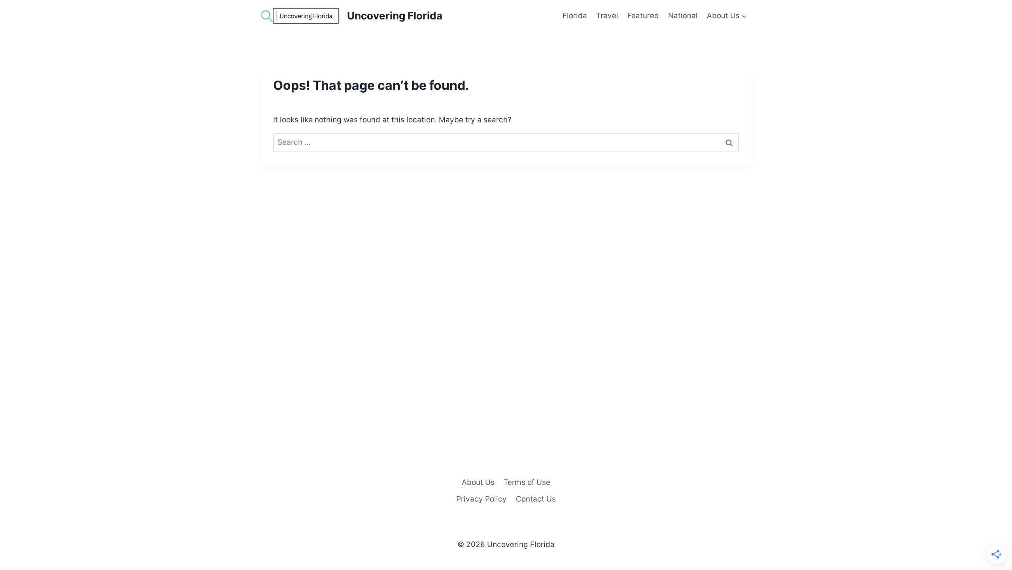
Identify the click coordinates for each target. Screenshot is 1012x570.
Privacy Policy (481, 499)
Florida (575, 15)
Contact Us (536, 499)
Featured (643, 15)
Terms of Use (527, 482)
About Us (478, 482)
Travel (607, 15)
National (683, 15)
